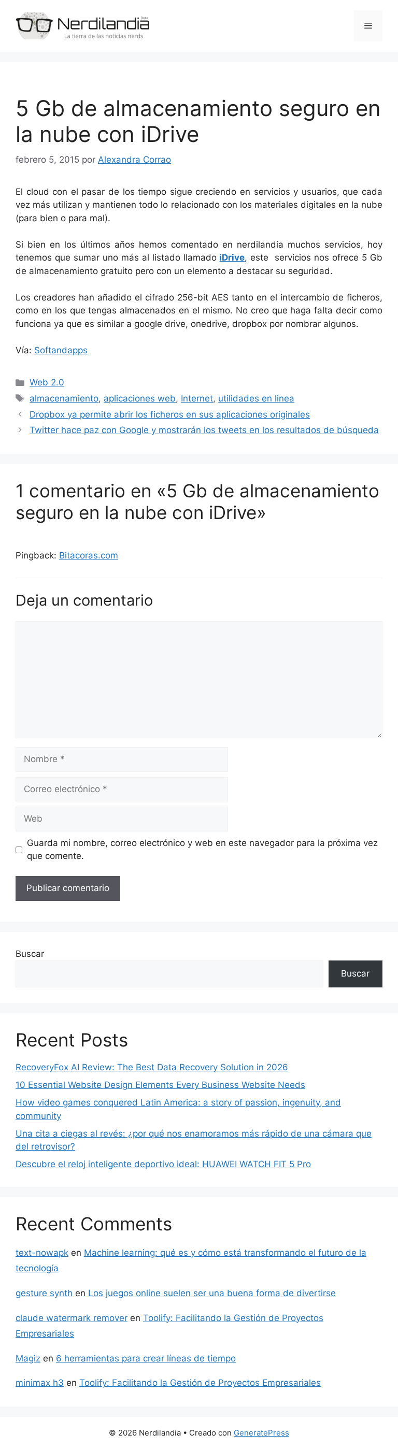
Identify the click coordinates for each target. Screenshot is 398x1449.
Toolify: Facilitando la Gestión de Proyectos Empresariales (200, 1383)
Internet (197, 398)
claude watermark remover (71, 1318)
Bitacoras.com (88, 555)
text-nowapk (42, 1252)
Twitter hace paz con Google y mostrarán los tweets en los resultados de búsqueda (204, 430)
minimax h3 (40, 1383)
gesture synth (44, 1293)
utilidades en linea (256, 398)
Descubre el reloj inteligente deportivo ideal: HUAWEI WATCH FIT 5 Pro (163, 1164)
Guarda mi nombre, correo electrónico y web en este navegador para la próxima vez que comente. (202, 850)
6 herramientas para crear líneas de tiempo (146, 1358)
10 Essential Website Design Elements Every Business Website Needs (160, 1085)
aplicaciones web (140, 398)
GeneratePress (261, 1433)
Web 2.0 (47, 382)
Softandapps (61, 350)
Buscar (30, 954)
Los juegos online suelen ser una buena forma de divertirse (212, 1293)
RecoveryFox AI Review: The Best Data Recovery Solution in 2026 (152, 1067)
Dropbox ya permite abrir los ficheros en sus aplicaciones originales (170, 414)
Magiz (28, 1358)
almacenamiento (64, 398)
